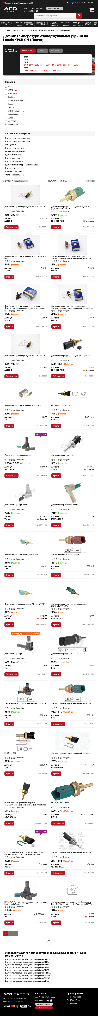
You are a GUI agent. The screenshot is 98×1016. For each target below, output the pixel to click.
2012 (37, 65)
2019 (76, 65)
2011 (31, 65)
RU (68, 3)
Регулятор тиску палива (15, 151)
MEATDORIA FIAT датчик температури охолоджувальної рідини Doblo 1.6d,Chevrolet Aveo (25, 804)
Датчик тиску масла (13, 155)
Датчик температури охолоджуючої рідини (22, 405)
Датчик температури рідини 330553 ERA (68, 654)
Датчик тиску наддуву (14, 148)
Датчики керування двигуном (17, 141)
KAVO (11, 107)
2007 (48, 70)
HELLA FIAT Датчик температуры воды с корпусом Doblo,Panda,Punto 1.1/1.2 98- (25, 903)
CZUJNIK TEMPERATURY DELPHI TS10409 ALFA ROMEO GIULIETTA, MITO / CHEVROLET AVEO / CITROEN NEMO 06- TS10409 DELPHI (23, 853)
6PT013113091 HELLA (60, 803)
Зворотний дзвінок (55, 8)
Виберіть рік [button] (27, 51)
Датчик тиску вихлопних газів (17, 138)
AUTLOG (12, 94)
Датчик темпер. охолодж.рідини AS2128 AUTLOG (25, 207)
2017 (65, 65)
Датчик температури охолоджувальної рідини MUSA (27, 970)
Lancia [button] (42, 51)
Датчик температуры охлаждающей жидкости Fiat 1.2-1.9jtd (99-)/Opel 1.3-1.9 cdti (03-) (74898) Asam (71, 903)
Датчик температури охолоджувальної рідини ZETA (27, 981)
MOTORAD (13, 121)
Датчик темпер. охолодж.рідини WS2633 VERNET (25, 604)
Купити (56, 227)
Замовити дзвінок (44, 1004)
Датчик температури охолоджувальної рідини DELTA (27, 962)
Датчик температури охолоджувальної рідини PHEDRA (28, 973)
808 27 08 (30, 11)
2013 (42, 65)
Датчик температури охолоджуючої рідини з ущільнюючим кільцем (70, 208)
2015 (54, 65)
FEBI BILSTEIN (14, 100)
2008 (54, 70)
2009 (59, 70)
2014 (48, 65)
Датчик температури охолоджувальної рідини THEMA (27, 976)
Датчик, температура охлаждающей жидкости (71, 703)
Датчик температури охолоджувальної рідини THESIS (27, 978)
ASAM (11, 90)
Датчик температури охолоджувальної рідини (70, 356)
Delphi (11, 97)
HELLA (11, 104)
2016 (59, 65)
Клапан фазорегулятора (15, 175)
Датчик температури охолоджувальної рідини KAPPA (27, 965)
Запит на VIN (43, 1008)
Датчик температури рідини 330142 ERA (21, 554)
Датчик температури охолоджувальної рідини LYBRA (27, 967)
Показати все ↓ (12, 125)
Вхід (91, 3)
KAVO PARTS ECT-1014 (60, 405)
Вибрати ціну (11, 227)
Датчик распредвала (14, 161)
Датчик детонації (12, 168)
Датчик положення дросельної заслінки (22, 165)
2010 (26, 65)
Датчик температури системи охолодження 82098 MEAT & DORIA (69, 605)
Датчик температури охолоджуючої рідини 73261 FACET (25, 257)
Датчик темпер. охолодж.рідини (64, 505)
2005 (37, 70)
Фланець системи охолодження (17, 455)
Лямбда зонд (10, 145)
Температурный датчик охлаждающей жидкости (25, 703)
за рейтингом (20, 181)
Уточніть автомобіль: (11, 50)
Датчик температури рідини (63, 455)
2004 (31, 70)
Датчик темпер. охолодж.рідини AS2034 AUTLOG (25, 356)
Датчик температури (13, 654)
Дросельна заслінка (13, 171)
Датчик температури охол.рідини (65, 554)
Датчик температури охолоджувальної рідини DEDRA (27, 959)
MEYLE (11, 118)
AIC (10, 87)
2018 (70, 65)
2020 (26, 60)
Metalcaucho (14, 114)
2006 (42, 70)
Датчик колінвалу (12, 158)
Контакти (81, 3)
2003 (26, 70)
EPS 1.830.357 (10, 753)
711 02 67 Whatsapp (34, 8)
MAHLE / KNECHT (16, 111)
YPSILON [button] (55, 51)
